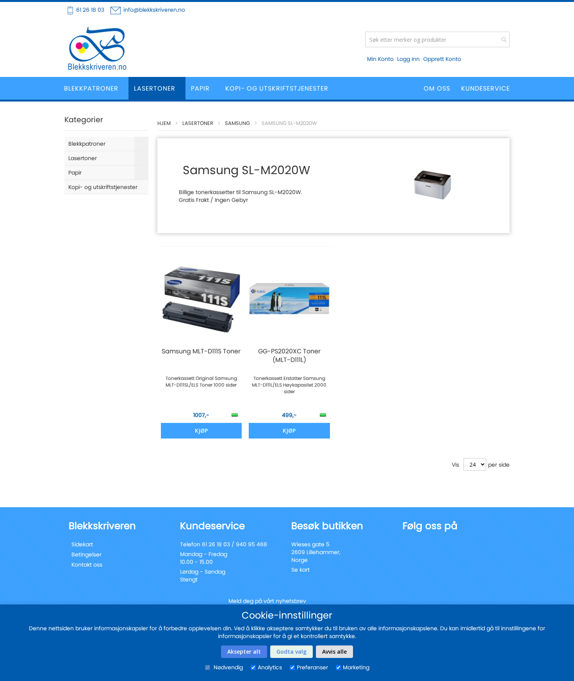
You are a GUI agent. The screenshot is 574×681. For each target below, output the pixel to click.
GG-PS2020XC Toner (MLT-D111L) (289, 355)
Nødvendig (227, 667)
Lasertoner (197, 123)
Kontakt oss (86, 565)
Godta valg (291, 651)
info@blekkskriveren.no (154, 10)
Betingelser (86, 554)
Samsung (237, 123)
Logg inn (408, 59)
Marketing (356, 667)
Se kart (300, 570)
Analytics (270, 667)
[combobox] (437, 39)
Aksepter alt (244, 651)
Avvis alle (334, 651)
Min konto (380, 59)
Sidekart (82, 544)
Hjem (164, 123)
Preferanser (312, 667)
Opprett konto (442, 59)
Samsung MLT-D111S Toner (201, 351)
